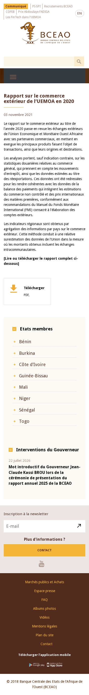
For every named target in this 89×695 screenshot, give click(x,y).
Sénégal (27, 409)
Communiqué (15, 6)
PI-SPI (36, 6)
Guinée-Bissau (33, 375)
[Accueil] (45, 33)
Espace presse (44, 591)
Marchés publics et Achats (44, 582)
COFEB (10, 12)
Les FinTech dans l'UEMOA (23, 17)
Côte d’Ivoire (32, 364)
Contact (44, 550)
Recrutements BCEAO (58, 6)
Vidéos (44, 617)
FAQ (44, 600)
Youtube (43, 563)
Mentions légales (44, 626)
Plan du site (44, 635)
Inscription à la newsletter (26, 514)
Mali (23, 387)
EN (79, 13)
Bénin (25, 341)
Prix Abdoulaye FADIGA (33, 12)
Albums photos (44, 608)
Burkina (27, 353)
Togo (24, 421)
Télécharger (34, 291)
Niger (24, 398)
